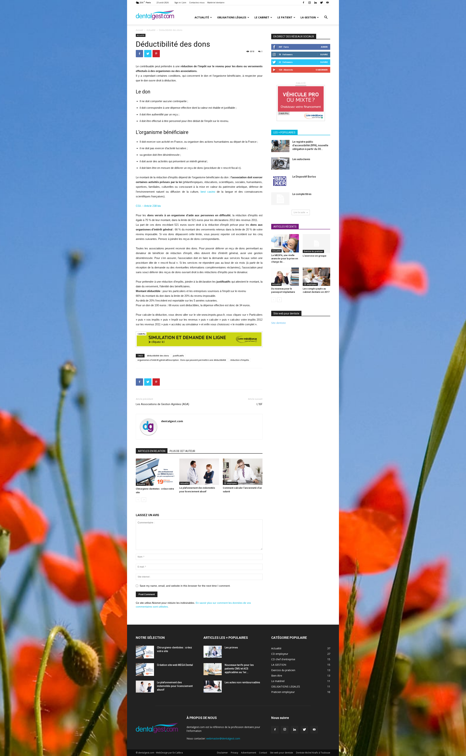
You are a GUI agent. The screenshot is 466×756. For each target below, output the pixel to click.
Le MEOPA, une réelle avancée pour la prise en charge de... (284, 258)
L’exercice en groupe (314, 255)
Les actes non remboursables (242, 682)
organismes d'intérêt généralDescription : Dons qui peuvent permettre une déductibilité (181, 360)
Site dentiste (278, 323)
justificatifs (178, 355)
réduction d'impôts (239, 360)
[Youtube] (327, 2)
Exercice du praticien (313, 251)
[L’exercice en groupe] (316, 243)
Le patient (284, 17)
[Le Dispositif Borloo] (279, 181)
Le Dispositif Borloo (304, 176)
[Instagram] (309, 2)
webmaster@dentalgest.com (223, 738)
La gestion (308, 17)
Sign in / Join (180, 2)
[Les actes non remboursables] (213, 687)
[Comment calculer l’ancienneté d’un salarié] (242, 472)
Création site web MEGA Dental (175, 664)
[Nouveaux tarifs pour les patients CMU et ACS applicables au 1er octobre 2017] (213, 669)
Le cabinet (261, 17)
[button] (325, 17)
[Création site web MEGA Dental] (145, 669)
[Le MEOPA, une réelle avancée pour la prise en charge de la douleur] (285, 243)
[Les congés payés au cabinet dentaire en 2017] (316, 277)
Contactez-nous (196, 2)
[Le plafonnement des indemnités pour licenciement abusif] (199, 472)
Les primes (231, 647)
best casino (208, 191)
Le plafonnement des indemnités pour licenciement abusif (175, 686)
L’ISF (259, 404)
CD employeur (230, 483)
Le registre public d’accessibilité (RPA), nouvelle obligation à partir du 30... (310, 145)
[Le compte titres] (280, 198)
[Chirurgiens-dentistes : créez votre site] (155, 472)
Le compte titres (301, 194)
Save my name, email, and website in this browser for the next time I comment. (185, 585)
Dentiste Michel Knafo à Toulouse (313, 752)
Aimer (324, 46)
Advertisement (248, 752)
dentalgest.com (172, 421)
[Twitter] (321, 2)
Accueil (139, 30)
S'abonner (322, 69)
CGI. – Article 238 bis (148, 205)
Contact (263, 752)
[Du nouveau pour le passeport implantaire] (285, 277)
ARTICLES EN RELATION (151, 451)
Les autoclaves (301, 159)
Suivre (324, 54)
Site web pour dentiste (281, 752)
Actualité (202, 17)
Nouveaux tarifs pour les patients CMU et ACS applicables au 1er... (239, 668)
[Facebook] (303, 2)
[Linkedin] (315, 2)
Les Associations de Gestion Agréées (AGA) (162, 404)
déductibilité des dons (158, 355)
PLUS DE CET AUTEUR (182, 451)
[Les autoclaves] (280, 163)
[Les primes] (213, 652)
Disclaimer (222, 752)
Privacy (234, 752)
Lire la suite (299, 212)
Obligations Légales (231, 17)
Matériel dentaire (215, 2)
